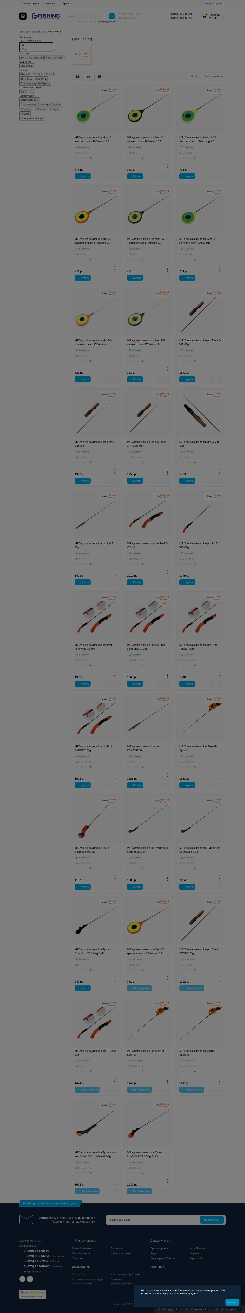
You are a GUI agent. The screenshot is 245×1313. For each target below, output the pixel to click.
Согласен (232, 1302)
